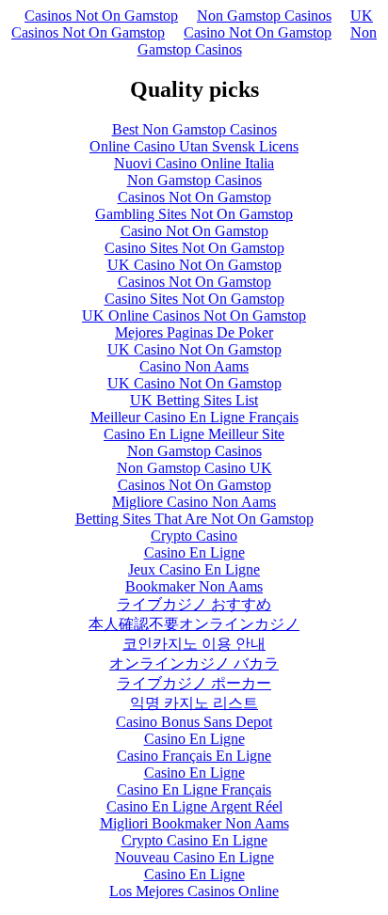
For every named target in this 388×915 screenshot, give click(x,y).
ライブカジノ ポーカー (194, 683)
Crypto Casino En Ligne (194, 840)
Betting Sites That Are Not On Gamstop (194, 519)
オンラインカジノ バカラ (194, 663)
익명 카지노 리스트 (194, 703)
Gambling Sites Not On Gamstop (194, 214)
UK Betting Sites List (194, 400)
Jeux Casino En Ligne (194, 569)
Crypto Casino (194, 536)
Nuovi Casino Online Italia (194, 163)
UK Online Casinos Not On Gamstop (194, 315)
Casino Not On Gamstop (257, 32)
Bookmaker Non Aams (194, 586)
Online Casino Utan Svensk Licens (194, 146)
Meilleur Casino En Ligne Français (194, 417)
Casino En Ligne (194, 552)
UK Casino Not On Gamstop (194, 265)
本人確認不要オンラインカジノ (194, 624)
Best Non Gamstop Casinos (194, 129)
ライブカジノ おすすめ (194, 604)
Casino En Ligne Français (194, 789)
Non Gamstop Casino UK (194, 468)
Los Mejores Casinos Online (194, 891)
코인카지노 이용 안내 (194, 644)
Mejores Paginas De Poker (194, 332)
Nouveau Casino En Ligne (194, 857)
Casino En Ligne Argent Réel (194, 806)
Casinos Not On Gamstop (101, 16)
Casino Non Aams (194, 366)
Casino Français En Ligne (194, 756)
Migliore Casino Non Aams (194, 502)
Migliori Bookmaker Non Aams (194, 823)
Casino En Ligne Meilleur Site (194, 434)
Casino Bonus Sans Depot (194, 722)
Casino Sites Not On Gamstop (194, 248)
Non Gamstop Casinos (264, 16)
